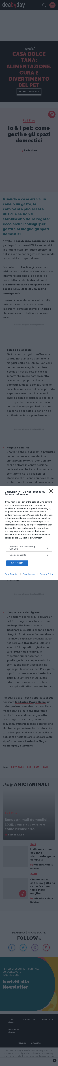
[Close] (52, 492)
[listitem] (29, 548)
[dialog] (29, 533)
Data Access (29, 574)
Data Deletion (11, 574)
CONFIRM (17, 563)
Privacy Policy (46, 574)
